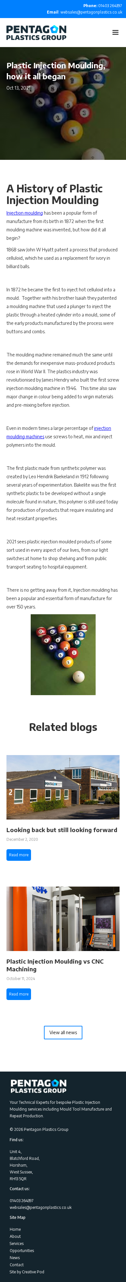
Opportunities (22, 1250)
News (15, 1257)
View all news (63, 1032)
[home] (33, 32)
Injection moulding (24, 213)
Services (17, 1243)
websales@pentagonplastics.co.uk (40, 1207)
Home (15, 1229)
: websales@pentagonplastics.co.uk (84, 12)
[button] (115, 32)
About (15, 1236)
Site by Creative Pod (27, 1271)
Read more (18, 854)
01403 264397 (102, 5)
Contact (17, 1264)
